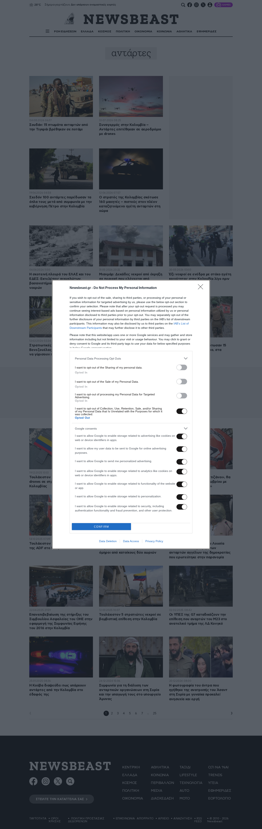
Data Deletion (108, 541)
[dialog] (131, 414)
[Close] (202, 288)
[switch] (181, 367)
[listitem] (131, 358)
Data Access (131, 541)
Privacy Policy (154, 541)
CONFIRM (101, 526)
